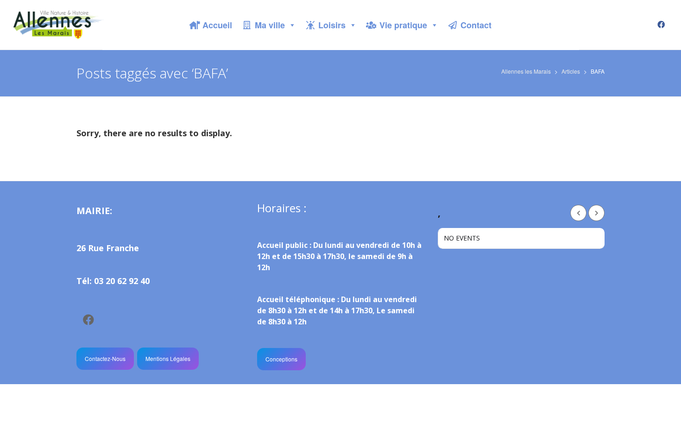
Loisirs (332, 25)
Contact (476, 25)
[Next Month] (596, 213)
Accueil (217, 25)
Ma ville (270, 25)
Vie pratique (403, 25)
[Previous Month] (578, 213)
